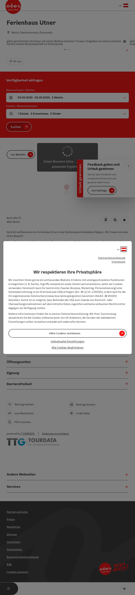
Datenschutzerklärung (111, 258)
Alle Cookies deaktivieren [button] (67, 348)
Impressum (118, 262)
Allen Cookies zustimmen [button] (64, 333)
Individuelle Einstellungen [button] (67, 342)
